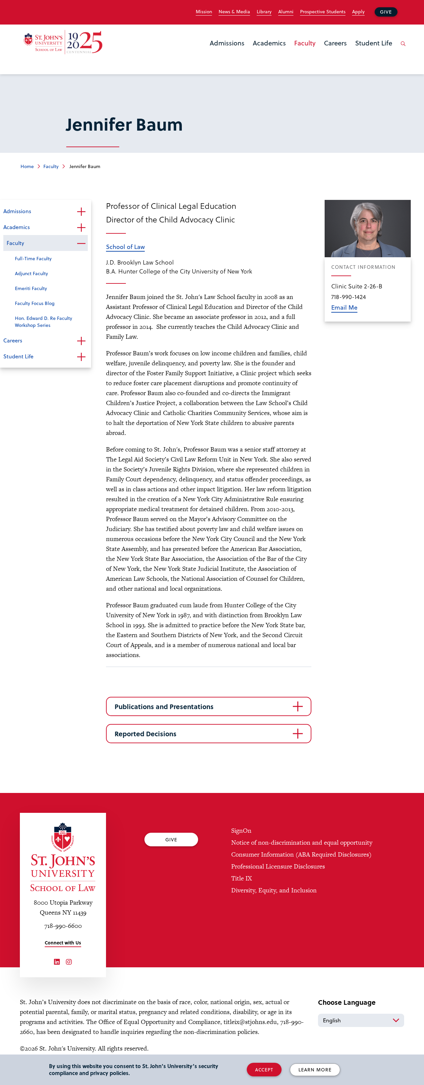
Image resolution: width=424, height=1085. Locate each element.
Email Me (344, 307)
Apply (358, 12)
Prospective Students (322, 12)
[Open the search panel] (402, 48)
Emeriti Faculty (31, 288)
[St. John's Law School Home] (63, 42)
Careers (335, 43)
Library (264, 12)
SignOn (241, 830)
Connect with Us (63, 942)
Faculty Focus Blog (35, 303)
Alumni (285, 12)
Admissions (227, 43)
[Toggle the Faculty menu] (305, 51)
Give (386, 11)
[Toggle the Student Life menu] (374, 51)
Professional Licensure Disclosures (278, 866)
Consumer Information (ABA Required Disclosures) (301, 854)
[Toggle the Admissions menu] (227, 51)
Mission (204, 12)
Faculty (305, 43)
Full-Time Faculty (33, 258)
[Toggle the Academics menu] (269, 51)
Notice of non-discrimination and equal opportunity (301, 842)
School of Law (125, 246)
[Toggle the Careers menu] (336, 51)
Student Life (373, 43)
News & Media (234, 12)
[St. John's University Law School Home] (63, 857)
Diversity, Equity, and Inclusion (274, 890)
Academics (269, 43)
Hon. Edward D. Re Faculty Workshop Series (43, 322)
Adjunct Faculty (31, 273)
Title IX (241, 878)
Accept (264, 1069)
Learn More (315, 1069)
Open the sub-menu (81, 211)
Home (27, 166)
